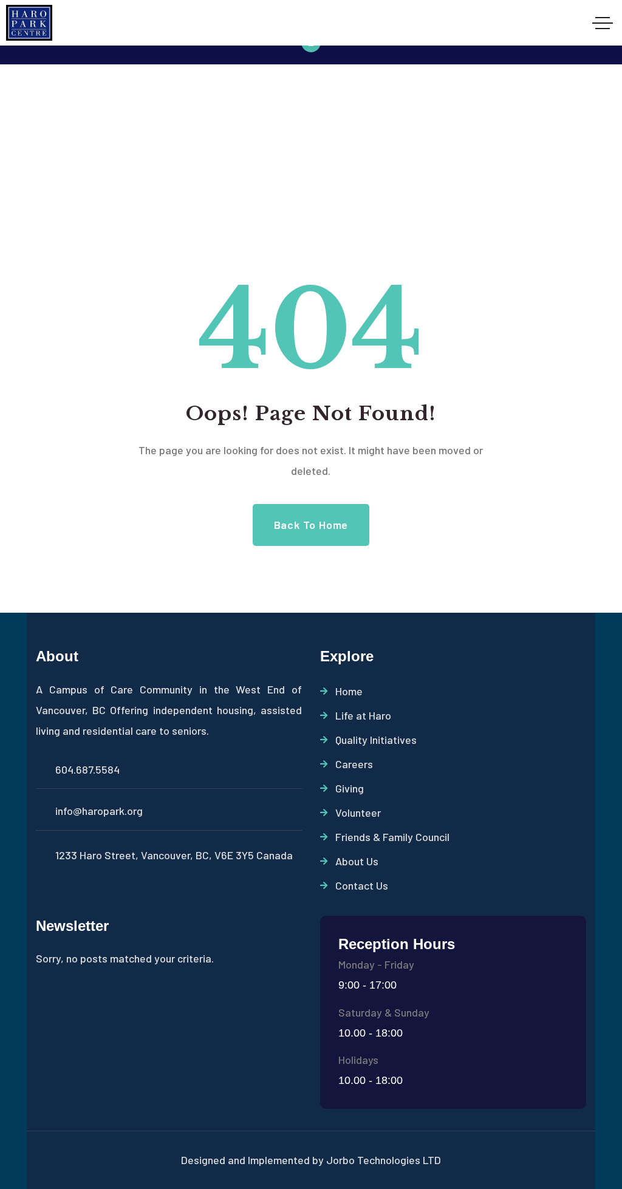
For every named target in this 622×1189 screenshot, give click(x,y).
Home (349, 691)
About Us (356, 861)
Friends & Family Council (392, 836)
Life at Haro (363, 715)
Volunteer (358, 812)
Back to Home (311, 524)
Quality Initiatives (376, 739)
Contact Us (361, 885)
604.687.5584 (87, 769)
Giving (349, 788)
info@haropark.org (99, 810)
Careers (354, 764)
